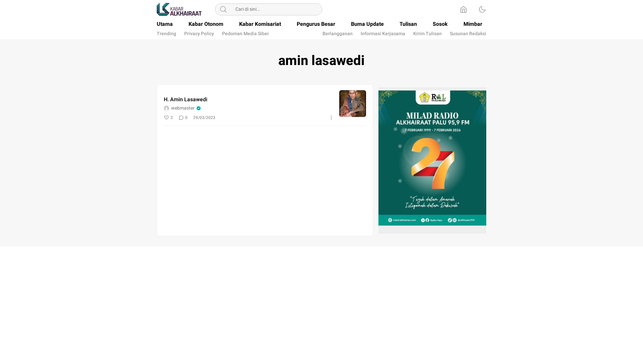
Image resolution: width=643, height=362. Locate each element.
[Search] (223, 9)
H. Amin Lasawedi (185, 100)
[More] (331, 117)
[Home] (463, 9)
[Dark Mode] (482, 9)
